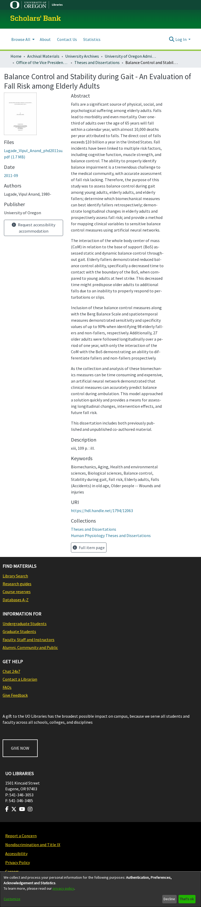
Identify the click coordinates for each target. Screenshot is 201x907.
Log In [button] (181, 39)
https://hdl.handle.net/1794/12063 (102, 510)
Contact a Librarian (20, 679)
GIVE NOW (20, 748)
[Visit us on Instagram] (30, 809)
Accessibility (16, 853)
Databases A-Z (16, 599)
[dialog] (100, 889)
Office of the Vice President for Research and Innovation (42, 62)
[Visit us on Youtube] (22, 809)
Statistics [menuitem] (91, 39)
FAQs (7, 687)
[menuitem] (22, 39)
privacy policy (63, 888)
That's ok (187, 899)
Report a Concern (21, 835)
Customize (12, 899)
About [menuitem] (45, 39)
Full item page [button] (91, 547)
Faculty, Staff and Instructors (28, 639)
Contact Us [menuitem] (67, 39)
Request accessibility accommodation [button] (36, 228)
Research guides (17, 583)
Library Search (15, 575)
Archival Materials (43, 56)
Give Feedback (15, 695)
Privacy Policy (17, 862)
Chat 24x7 (11, 671)
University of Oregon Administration (131, 56)
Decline (169, 899)
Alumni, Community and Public (30, 647)
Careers (12, 871)
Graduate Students (19, 631)
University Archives (82, 56)
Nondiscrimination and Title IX (32, 844)
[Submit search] (172, 39)
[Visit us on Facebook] (7, 809)
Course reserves (17, 591)
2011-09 (11, 175)
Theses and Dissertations (97, 62)
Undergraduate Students (25, 623)
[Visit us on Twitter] (13, 809)
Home (15, 56)
